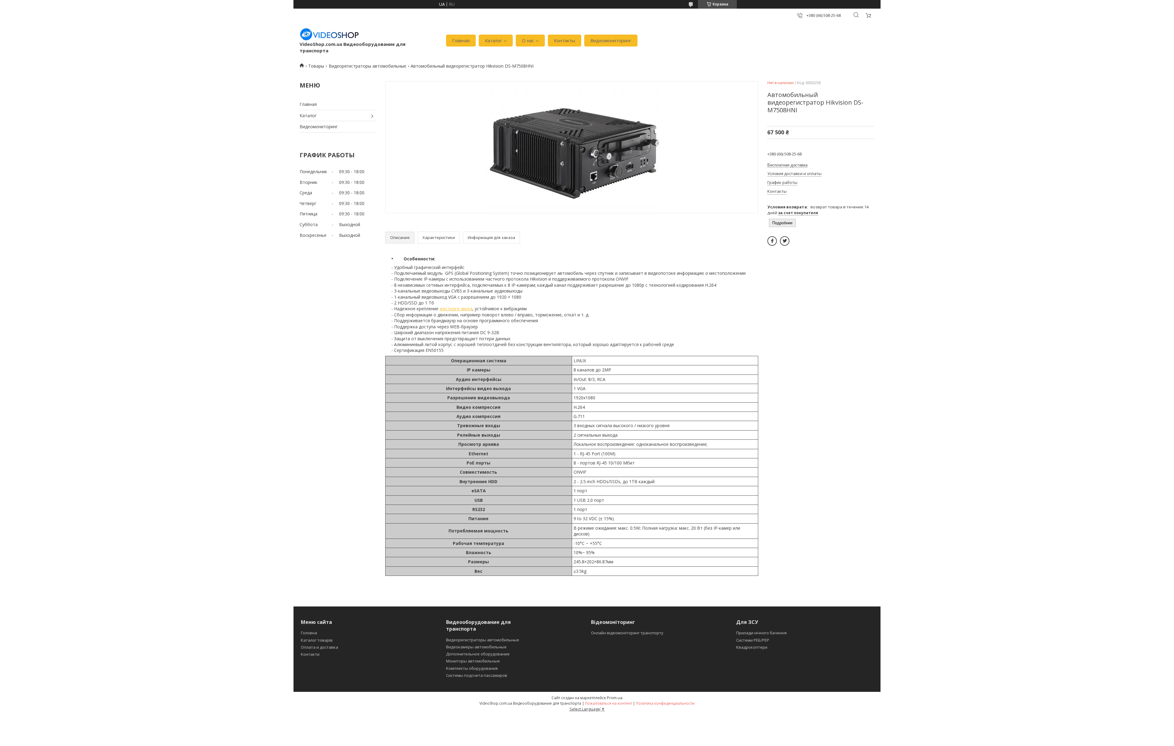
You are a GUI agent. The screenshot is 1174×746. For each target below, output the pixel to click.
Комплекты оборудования (472, 668)
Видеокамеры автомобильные (476, 647)
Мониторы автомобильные (473, 661)
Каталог (493, 40)
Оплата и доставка (319, 647)
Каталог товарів (317, 640)
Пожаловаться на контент (608, 703)
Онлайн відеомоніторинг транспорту (627, 633)
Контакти (310, 654)
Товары (316, 66)
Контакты (564, 40)
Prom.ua (614, 697)
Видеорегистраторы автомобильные (367, 66)
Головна (309, 633)
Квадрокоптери (751, 647)
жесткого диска (456, 308)
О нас (528, 40)
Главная (461, 40)
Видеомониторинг (610, 40)
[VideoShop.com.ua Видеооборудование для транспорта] (329, 34)
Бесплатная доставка (787, 165)
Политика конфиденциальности (665, 703)
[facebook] (772, 241)
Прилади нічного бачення (761, 633)
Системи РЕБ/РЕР (752, 640)
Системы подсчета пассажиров (476, 675)
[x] (784, 241)
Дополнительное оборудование (478, 654)
